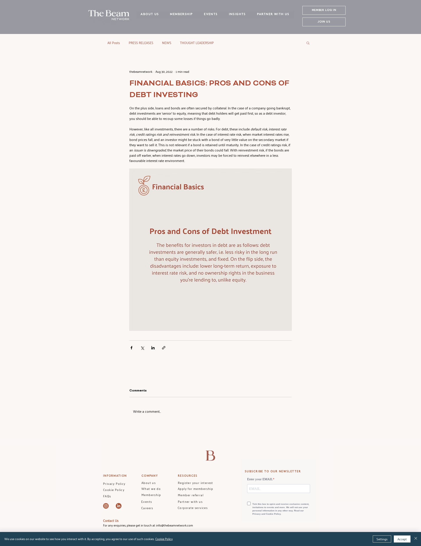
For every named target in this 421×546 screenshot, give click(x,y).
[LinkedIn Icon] (118, 506)
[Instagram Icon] (106, 506)
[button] (308, 42)
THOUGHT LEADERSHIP (197, 42)
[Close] (415, 538)
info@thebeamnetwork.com (174, 525)
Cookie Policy (164, 539)
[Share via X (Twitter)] (142, 348)
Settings (381, 539)
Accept (402, 539)
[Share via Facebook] (131, 348)
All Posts (113, 42)
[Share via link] (164, 348)
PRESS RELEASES (141, 42)
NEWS (166, 42)
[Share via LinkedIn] (153, 348)
